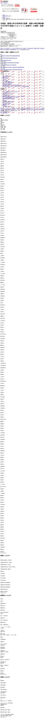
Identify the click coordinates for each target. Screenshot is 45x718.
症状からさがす (6, 78)
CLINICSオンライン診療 (7, 93)
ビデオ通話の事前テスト (7, 81)
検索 (11, 39)
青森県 (4, 62)
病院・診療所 (3, 2)
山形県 (15, 62)
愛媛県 (20, 67)
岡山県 (7, 67)
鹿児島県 (18, 69)
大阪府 (1, 58)
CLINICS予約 (5, 92)
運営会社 (4, 105)
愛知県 (1, 60)
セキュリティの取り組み (7, 82)
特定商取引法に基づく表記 (8, 101)
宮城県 (9, 62)
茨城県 (13, 55)
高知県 (23, 67)
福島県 (17, 62)
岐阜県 (7, 60)
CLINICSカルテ (6, 95)
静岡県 (4, 60)
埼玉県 (8, 55)
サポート (4, 79)
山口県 (12, 67)
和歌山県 (15, 58)
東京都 (1, 55)
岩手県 (7, 62)
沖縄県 (21, 69)
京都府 (7, 58)
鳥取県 (1, 67)
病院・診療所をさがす (7, 75)
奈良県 (12, 58)
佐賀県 (4, 69)
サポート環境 (5, 80)
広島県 (9, 67)
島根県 (4, 67)
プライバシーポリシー (7, 102)
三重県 (9, 60)
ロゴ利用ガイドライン (7, 106)
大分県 (12, 69)
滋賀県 (9, 58)
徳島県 (15, 67)
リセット (2, 552)
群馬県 (18, 55)
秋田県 (12, 62)
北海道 (1, 62)
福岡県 (1, 69)
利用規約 (4, 100)
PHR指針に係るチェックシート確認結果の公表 (12, 85)
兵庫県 (4, 58)
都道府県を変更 (3, 31)
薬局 (6, 2)
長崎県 (7, 69)
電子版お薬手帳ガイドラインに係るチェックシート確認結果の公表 (16, 86)
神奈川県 (5, 55)
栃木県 (15, 55)
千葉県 (10, 55)
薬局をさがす (5, 77)
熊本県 (9, 69)
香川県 (17, 67)
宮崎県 (15, 69)
